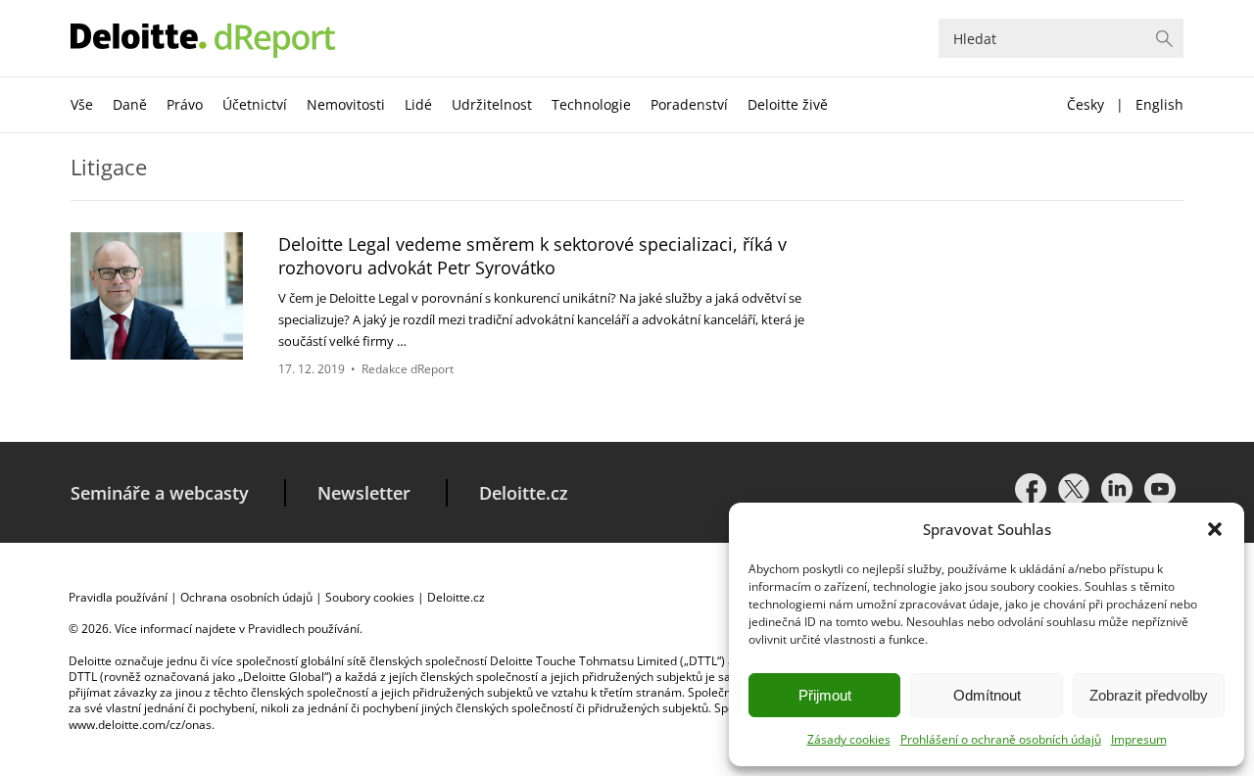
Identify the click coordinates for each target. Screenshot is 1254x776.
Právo (185, 104)
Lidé (418, 104)
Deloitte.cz (523, 493)
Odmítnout (987, 695)
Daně (130, 104)
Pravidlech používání (304, 628)
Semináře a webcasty (160, 493)
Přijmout (824, 695)
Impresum (1139, 739)
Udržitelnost (492, 104)
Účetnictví (254, 104)
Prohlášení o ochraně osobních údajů (1000, 739)
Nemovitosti (346, 104)
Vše (82, 104)
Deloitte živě (788, 104)
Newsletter (363, 493)
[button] (1215, 529)
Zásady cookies (849, 739)
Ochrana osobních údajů (246, 597)
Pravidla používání (118, 597)
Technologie (591, 104)
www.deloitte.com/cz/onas (140, 724)
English (1159, 104)
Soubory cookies (369, 597)
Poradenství (689, 104)
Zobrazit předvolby (1148, 695)
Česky (1085, 104)
